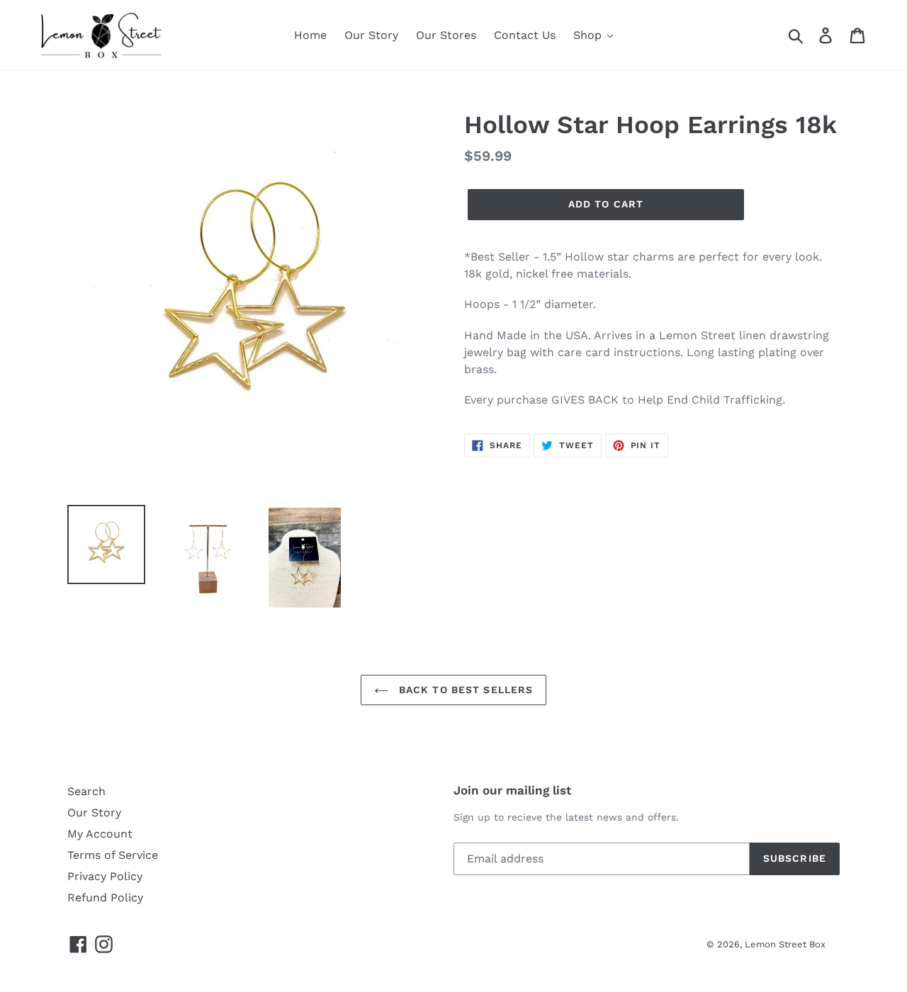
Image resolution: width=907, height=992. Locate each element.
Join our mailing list (512, 790)
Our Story (94, 812)
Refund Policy (105, 897)
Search (86, 791)
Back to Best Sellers (464, 689)
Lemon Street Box (785, 944)
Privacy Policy (104, 876)
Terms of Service (112, 855)
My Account (100, 833)
